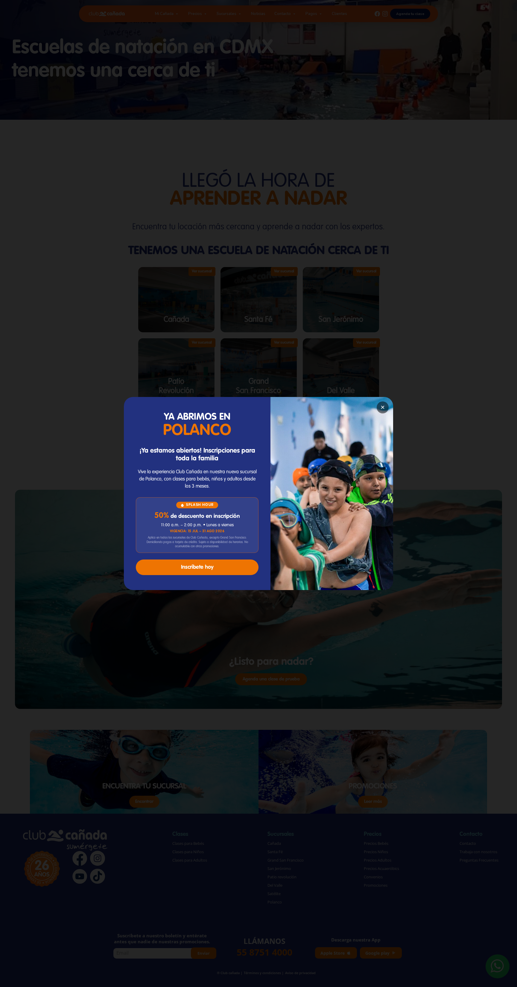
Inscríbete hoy (197, 567)
